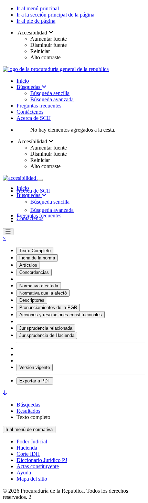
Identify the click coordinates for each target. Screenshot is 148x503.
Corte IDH (28, 454)
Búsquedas (29, 87)
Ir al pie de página (36, 21)
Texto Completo (35, 250)
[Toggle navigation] (40, 180)
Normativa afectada (38, 285)
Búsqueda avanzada (52, 99)
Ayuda (24, 472)
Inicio (23, 81)
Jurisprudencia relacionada (45, 328)
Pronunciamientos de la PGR (48, 307)
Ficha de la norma (37, 257)
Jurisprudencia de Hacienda (46, 335)
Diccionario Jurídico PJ (42, 460)
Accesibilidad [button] (33, 32)
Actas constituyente (38, 466)
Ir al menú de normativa (29, 429)
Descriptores (31, 300)
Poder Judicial (32, 441)
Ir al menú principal (38, 8)
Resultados (28, 411)
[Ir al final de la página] (5, 393)
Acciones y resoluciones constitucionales (60, 314)
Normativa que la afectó (43, 293)
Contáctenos (30, 112)
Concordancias (34, 272)
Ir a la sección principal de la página (55, 15)
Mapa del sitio (32, 479)
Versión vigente (34, 367)
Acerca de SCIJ (34, 118)
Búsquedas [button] (29, 195)
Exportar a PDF (34, 380)
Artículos (28, 265)
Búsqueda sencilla (50, 93)
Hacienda (27, 448)
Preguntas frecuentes (39, 106)
